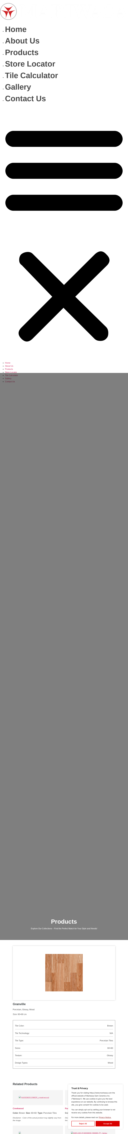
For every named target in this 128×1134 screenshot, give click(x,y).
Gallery (18, 87)
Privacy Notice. (105, 1117)
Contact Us (25, 98)
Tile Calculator (31, 75)
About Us (22, 40)
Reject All (83, 1124)
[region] (95, 1106)
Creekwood (18, 1108)
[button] (64, 232)
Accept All (107, 1124)
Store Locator (30, 64)
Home (15, 29)
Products (21, 52)
